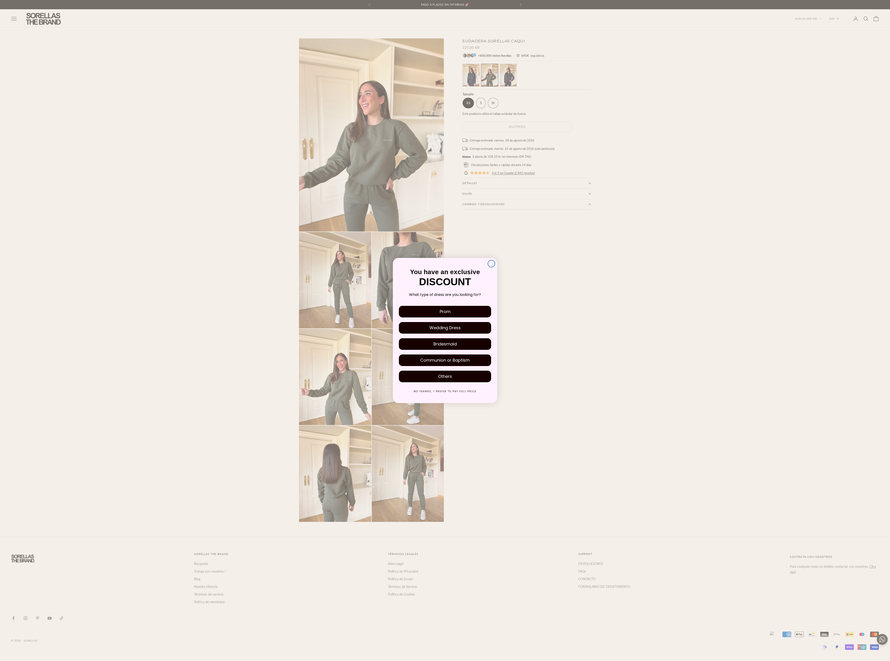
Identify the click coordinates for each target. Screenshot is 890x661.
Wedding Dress (445, 328)
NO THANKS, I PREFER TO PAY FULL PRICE (445, 391)
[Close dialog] (491, 263)
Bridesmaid (445, 344)
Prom (445, 311)
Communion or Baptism (445, 360)
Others (445, 376)
